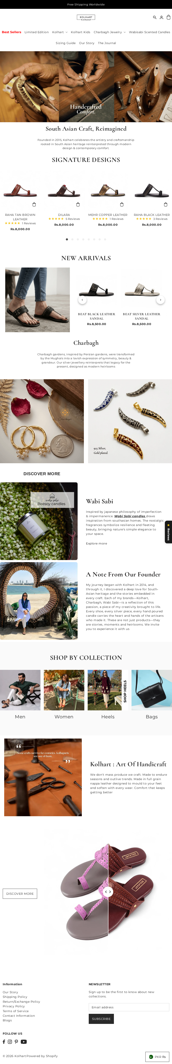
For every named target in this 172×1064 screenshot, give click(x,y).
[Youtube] (24, 1041)
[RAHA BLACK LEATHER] (152, 190)
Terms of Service (16, 1011)
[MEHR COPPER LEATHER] (108, 190)
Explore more (96, 543)
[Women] (64, 690)
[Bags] (152, 690)
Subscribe (101, 1019)
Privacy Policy (14, 1006)
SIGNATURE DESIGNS (86, 160)
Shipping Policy (15, 997)
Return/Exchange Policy (21, 1002)
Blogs (7, 1020)
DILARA (64, 215)
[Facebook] (4, 1041)
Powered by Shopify (42, 1056)
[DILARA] (64, 190)
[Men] (20, 690)
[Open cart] (168, 17)
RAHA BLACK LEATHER (152, 215)
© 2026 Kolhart (14, 1056)
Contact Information (19, 1016)
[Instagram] (10, 1041)
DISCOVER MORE (20, 894)
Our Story (10, 992)
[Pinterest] (16, 1041)
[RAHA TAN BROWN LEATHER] (20, 190)
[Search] (154, 17)
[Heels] (108, 690)
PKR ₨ (160, 1057)
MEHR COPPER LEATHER (108, 215)
